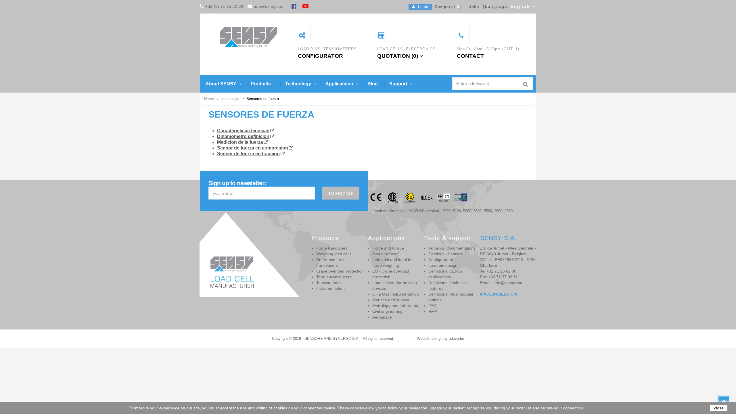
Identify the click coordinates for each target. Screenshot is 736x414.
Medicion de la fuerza (240, 142)
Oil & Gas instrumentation (395, 294)
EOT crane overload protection (390, 274)
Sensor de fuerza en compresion (252, 147)
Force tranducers (332, 248)
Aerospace (382, 317)
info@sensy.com (270, 6)
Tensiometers (328, 282)
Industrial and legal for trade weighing (392, 262)
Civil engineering (387, 311)
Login (421, 7)
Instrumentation (330, 288)
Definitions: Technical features (447, 285)
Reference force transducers (331, 262)
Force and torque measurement (388, 251)
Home (209, 99)
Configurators (440, 259)
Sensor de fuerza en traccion (248, 153)
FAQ (432, 305)
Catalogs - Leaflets (445, 254)
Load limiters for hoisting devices (394, 285)
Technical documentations (452, 248)
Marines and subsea (390, 300)
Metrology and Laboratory (395, 305)
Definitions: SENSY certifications (445, 274)
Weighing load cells (333, 254)
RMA (432, 311)
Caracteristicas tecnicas (243, 130)
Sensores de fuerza (261, 114)
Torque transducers (334, 277)
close (719, 408)
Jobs (472, 7)
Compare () (447, 7)
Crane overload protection (340, 271)
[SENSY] (248, 37)
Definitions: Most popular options (451, 297)
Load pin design (442, 265)
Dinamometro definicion (243, 136)
